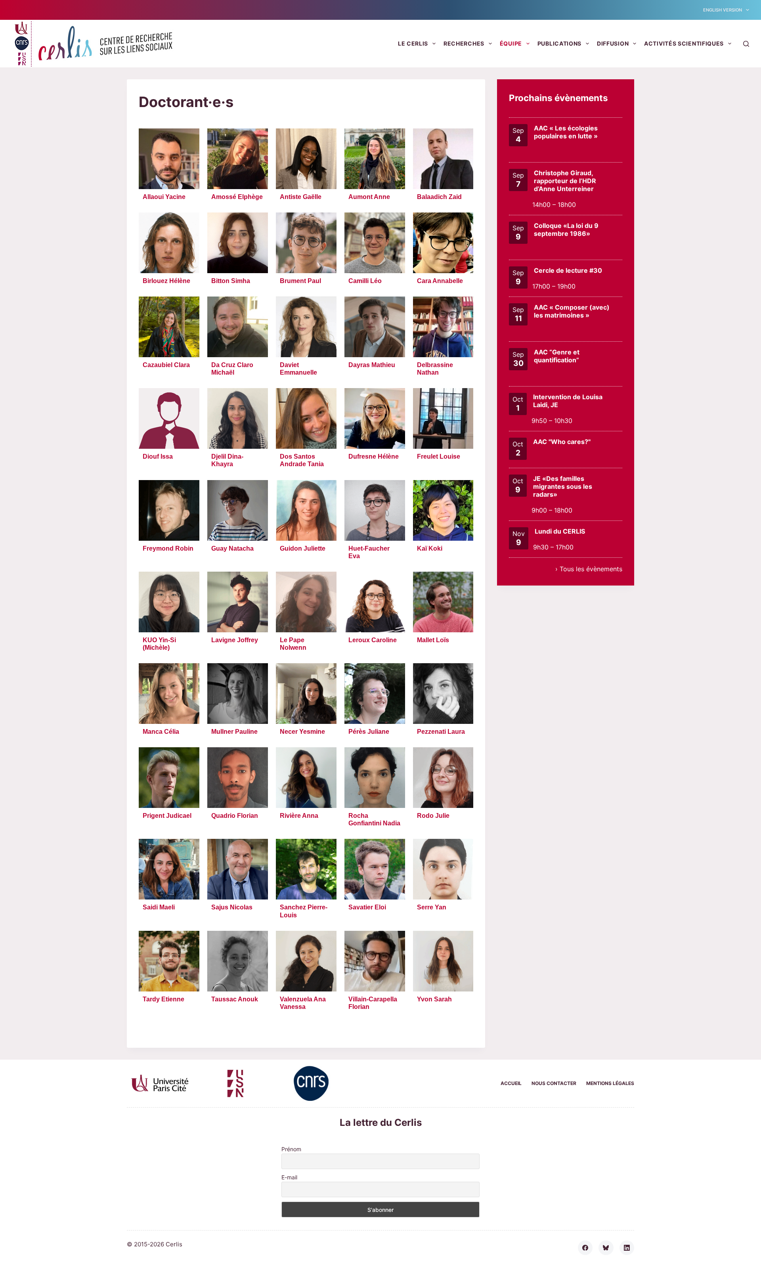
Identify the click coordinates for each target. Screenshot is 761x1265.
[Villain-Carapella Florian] (374, 961)
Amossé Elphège (237, 196)
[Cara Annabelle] (443, 242)
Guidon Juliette (302, 548)
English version (722, 10)
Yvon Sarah (434, 999)
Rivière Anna (299, 815)
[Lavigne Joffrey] (237, 602)
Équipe (511, 43)
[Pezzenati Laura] (443, 693)
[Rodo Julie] (443, 777)
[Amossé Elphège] (237, 158)
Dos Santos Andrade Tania (302, 460)
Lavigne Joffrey (234, 640)
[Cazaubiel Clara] (169, 327)
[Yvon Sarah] (443, 961)
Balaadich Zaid (439, 196)
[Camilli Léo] (374, 242)
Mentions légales (610, 1083)
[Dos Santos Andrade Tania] (306, 418)
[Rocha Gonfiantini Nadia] (374, 777)
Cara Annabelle (440, 280)
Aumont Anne (369, 196)
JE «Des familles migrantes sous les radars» (562, 486)
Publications (559, 43)
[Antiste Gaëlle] (306, 158)
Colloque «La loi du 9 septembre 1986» (566, 229)
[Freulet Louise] (443, 418)
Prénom (291, 1149)
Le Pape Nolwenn (293, 644)
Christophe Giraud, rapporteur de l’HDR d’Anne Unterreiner (565, 181)
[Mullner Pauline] (237, 693)
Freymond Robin (168, 548)
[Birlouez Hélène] (169, 242)
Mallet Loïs (433, 640)
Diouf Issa (158, 456)
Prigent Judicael (167, 815)
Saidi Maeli (159, 907)
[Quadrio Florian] (237, 777)
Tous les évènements (591, 569)
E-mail (289, 1177)
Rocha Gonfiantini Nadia (374, 819)
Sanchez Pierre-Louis (303, 911)
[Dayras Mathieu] (374, 327)
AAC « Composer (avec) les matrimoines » (572, 311)
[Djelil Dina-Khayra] (237, 418)
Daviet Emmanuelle (298, 369)
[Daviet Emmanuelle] (306, 327)
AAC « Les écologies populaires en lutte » (566, 132)
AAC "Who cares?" (562, 442)
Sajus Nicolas (231, 907)
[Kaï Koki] (443, 510)
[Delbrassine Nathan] (443, 327)
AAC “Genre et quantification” (556, 356)
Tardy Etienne (163, 999)
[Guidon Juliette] (306, 510)
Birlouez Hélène (166, 280)
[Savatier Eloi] (374, 869)
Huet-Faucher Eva (369, 552)
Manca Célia (161, 731)
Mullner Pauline (234, 731)
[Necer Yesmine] (306, 693)
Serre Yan (431, 907)
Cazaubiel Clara (166, 365)
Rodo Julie (433, 815)
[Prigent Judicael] (169, 777)
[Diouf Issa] (169, 418)
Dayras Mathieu (371, 365)
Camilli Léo (365, 280)
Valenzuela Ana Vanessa (303, 1003)
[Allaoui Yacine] (169, 158)
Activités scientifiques (684, 43)
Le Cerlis (413, 43)
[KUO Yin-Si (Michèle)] (169, 602)
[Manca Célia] (169, 693)
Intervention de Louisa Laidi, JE (567, 401)
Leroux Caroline (372, 640)
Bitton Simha (230, 280)
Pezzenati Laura (441, 731)
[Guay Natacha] (237, 510)
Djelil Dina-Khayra (227, 460)
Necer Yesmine (302, 731)
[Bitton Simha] (237, 242)
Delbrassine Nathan (435, 369)
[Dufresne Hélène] (374, 418)
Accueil (511, 1083)
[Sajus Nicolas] (237, 869)
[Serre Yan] (443, 869)
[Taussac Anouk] (237, 961)
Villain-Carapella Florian (372, 1003)
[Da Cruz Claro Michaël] (237, 327)
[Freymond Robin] (169, 510)
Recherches (464, 43)
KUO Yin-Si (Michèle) (159, 644)
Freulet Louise (438, 456)
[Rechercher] (746, 44)
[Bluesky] (606, 1247)
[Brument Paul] (306, 242)
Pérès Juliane (368, 731)
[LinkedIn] (627, 1247)
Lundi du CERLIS (560, 531)
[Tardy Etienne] (169, 961)
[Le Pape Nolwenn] (306, 602)
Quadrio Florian (234, 815)
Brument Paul (300, 280)
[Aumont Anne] (374, 158)
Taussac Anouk (234, 999)
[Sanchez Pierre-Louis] (306, 869)
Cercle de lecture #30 (568, 270)
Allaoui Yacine (164, 196)
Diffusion (613, 43)
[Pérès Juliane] (374, 693)
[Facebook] (585, 1247)
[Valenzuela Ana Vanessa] (306, 961)
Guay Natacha (232, 548)
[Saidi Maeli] (169, 869)
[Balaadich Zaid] (443, 158)
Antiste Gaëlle (300, 196)
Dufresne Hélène (373, 456)
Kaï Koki (429, 548)
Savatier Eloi (367, 907)
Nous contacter (554, 1083)
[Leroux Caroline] (374, 602)
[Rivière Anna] (306, 777)
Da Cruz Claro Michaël (232, 369)
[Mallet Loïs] (443, 602)
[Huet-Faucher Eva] (374, 510)
